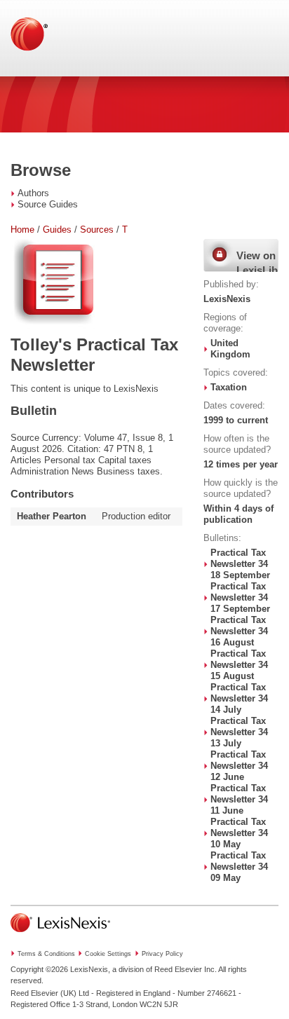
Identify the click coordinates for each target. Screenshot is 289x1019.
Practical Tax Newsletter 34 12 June (239, 765)
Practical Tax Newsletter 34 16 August (239, 631)
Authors (33, 193)
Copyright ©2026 (39, 969)
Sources (97, 229)
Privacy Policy (162, 953)
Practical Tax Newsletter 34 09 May (239, 866)
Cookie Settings (108, 953)
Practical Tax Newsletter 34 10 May (239, 832)
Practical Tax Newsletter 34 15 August (239, 664)
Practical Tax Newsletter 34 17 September (240, 597)
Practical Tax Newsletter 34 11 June (239, 799)
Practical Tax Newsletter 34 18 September (240, 563)
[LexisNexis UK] (60, 936)
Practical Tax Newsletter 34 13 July (239, 732)
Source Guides (48, 204)
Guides (57, 229)
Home (22, 229)
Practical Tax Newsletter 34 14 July (239, 698)
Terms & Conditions (46, 953)
